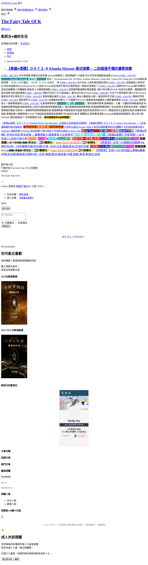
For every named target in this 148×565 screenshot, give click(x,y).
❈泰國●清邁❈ (26, 198)
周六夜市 (47, 131)
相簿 (9, 49)
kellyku (4, 171)
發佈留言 (6, 226)
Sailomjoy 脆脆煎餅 (10, 131)
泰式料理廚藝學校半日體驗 (107, 127)
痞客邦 (19, 186)
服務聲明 (101, 525)
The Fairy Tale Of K (21, 21)
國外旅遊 (23, 194)
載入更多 (6, 209)
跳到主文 (5, 29)
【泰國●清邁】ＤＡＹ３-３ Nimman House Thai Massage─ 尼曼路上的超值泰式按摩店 (44, 123)
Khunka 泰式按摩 (31, 131)
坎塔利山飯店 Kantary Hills (77, 127)
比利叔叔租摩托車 (133, 127)
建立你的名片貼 (6, 488)
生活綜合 (24, 43)
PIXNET (52, 525)
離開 (16, 559)
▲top (3, 203)
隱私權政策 (90, 525)
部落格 (10, 53)
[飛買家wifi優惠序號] (2, 517)
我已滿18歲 (7, 559)
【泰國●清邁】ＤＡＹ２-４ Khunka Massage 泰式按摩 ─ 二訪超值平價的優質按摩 (69, 68)
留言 (26, 186)
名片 (9, 56)
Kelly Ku (4, 483)
